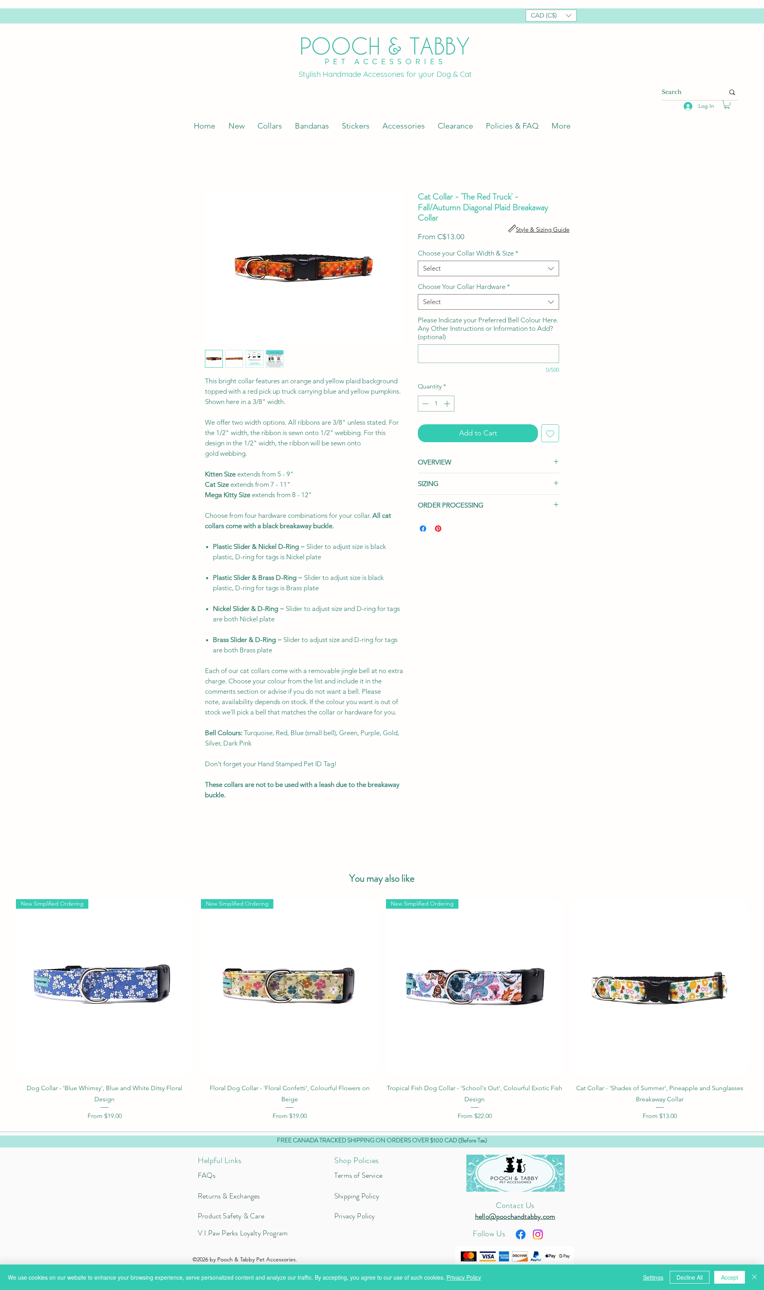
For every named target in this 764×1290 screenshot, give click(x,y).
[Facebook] (520, 1234)
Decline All (689, 1277)
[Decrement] (424, 403)
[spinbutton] (436, 403)
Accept (729, 1277)
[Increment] (447, 403)
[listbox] (551, 15)
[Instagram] (537, 1234)
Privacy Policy (463, 1277)
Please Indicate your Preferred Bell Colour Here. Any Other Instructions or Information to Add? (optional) (488, 328)
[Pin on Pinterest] (438, 528)
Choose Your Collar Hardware (464, 287)
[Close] (754, 1277)
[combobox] (488, 268)
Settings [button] (653, 1277)
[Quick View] (659, 987)
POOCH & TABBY (385, 46)
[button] (551, 15)
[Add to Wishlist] (550, 433)
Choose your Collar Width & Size (468, 253)
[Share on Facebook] (423, 528)
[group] (382, 1010)
